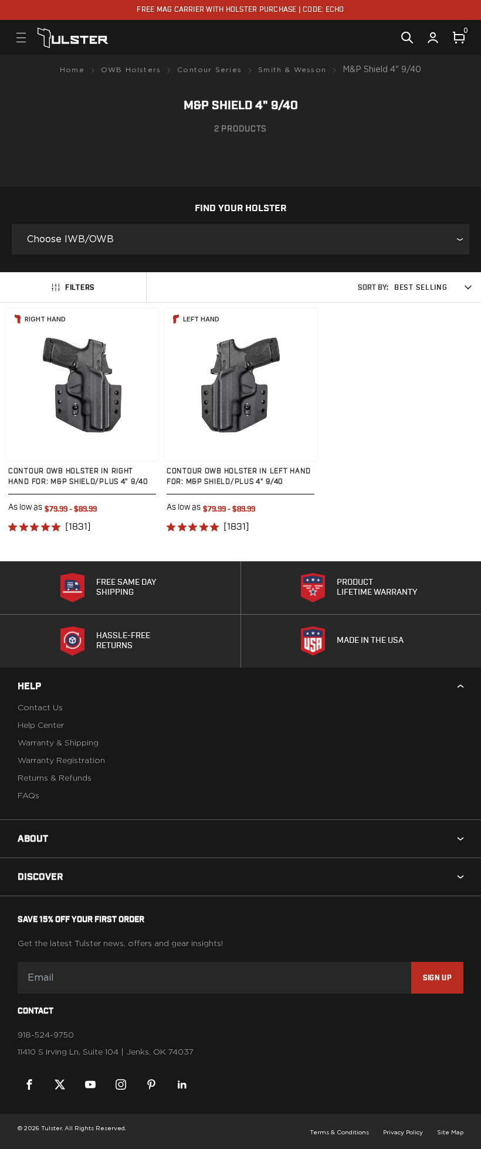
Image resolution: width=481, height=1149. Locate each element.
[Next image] (137, 384)
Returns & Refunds (55, 778)
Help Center (41, 725)
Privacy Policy (403, 1133)
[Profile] (432, 37)
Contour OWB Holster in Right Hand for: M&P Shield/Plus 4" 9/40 (78, 476)
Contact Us (40, 708)
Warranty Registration (61, 761)
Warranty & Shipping (58, 743)
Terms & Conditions (339, 1133)
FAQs (28, 796)
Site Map (450, 1133)
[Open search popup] (407, 37)
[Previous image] (26, 384)
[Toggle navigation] (21, 37)
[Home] (73, 38)
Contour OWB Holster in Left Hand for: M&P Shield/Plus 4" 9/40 (239, 476)
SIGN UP (437, 977)
